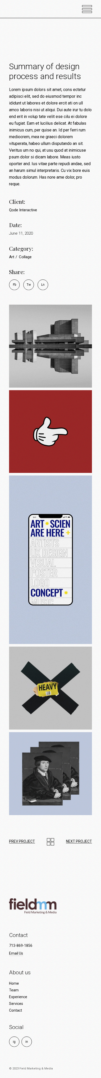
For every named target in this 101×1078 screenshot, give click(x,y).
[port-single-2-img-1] (50, 346)
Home (14, 983)
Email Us (16, 953)
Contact (15, 1010)
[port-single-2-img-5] (50, 773)
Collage (25, 257)
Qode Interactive (23, 210)
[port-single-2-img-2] (50, 431)
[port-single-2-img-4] (50, 688)
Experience (18, 997)
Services (16, 1004)
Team (14, 990)
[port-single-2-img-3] (50, 559)
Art (12, 257)
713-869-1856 (20, 945)
